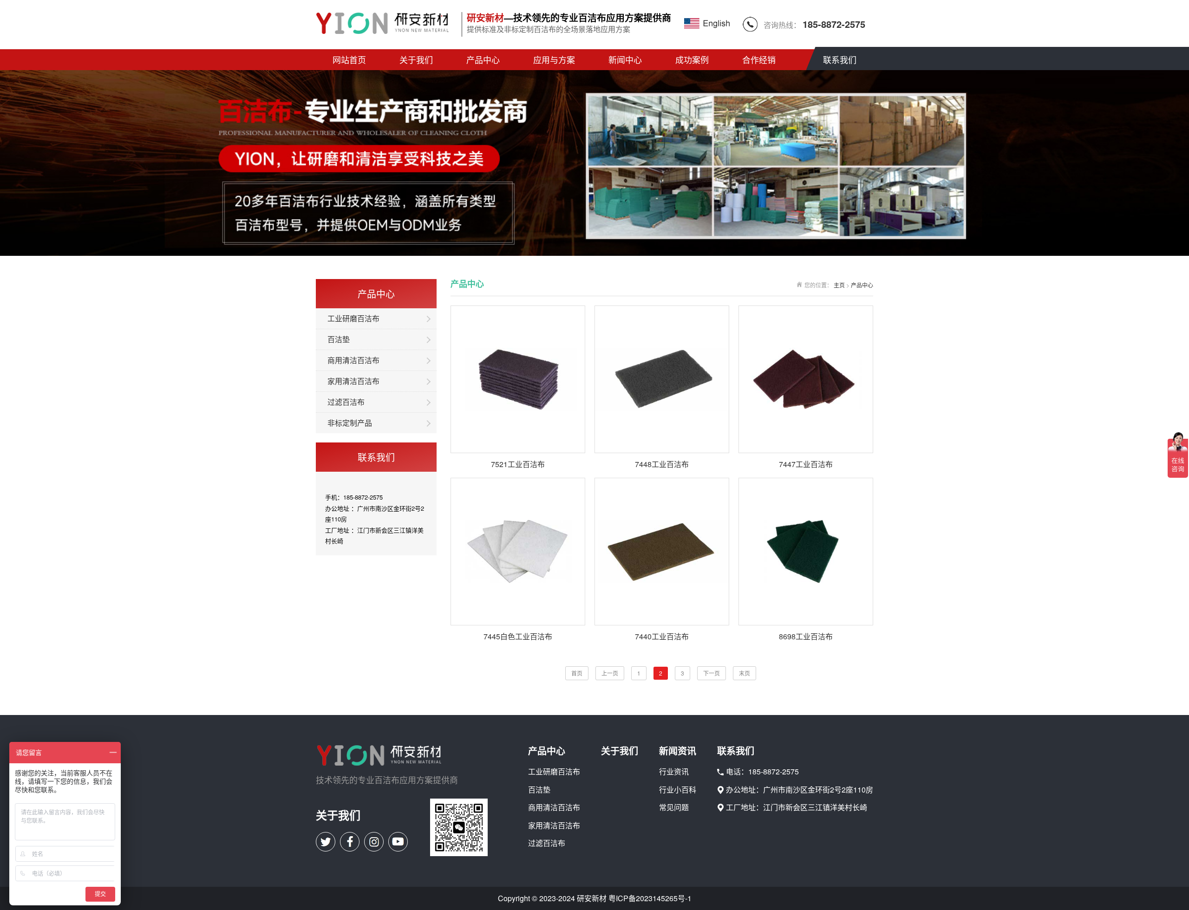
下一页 (711, 673)
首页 (576, 673)
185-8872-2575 (834, 24)
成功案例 (692, 59)
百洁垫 (338, 339)
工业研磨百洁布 (353, 318)
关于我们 (416, 59)
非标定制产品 (349, 422)
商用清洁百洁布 (353, 360)
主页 (839, 285)
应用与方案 (554, 59)
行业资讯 (674, 771)
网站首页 (349, 59)
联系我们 (839, 59)
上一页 (609, 673)
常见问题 (674, 807)
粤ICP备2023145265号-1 (650, 898)
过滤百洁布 (346, 401)
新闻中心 (625, 59)
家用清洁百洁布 (353, 381)
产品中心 (483, 59)
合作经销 (759, 59)
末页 (744, 673)
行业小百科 (677, 790)
